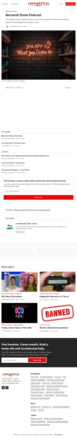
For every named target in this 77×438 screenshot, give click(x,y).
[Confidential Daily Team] (7, 26)
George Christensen (8, 138)
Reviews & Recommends (40, 424)
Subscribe (70, 4)
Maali (50, 435)
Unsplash (22, 81)
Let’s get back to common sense (13, 143)
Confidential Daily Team (18, 26)
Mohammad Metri (12, 81)
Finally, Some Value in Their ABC (17, 328)
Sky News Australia (44, 210)
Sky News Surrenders (12, 296)
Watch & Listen (11, 11)
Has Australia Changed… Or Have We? (15, 170)
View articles (20, 231)
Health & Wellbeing (38, 421)
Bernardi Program (31, 210)
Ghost (45, 435)
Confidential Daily (25, 435)
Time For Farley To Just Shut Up (13, 163)
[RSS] (6, 387)
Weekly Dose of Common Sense (12, 325)
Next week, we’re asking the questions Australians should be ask (25, 156)
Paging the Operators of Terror (54, 296)
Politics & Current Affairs (53, 418)
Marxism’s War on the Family (12, 136)
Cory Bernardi (6, 145)
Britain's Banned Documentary (54, 328)
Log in (61, 4)
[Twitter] (3, 387)
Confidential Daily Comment (11, 293)
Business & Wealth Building (57, 421)
